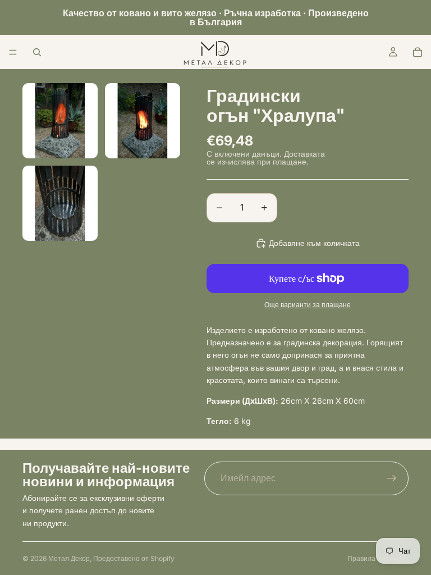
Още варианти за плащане (307, 305)
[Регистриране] (392, 478)
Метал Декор (69, 558)
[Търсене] (37, 52)
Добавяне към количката (314, 243)
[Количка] (417, 52)
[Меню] (13, 52)
